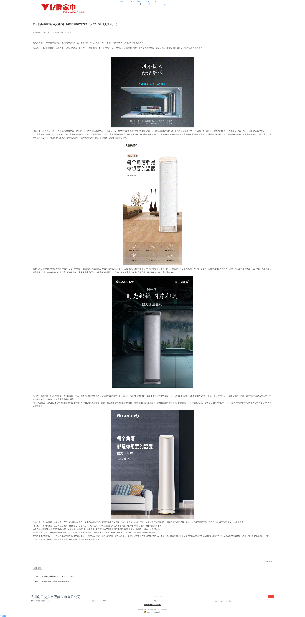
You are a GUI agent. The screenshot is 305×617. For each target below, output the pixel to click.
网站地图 (3, 616)
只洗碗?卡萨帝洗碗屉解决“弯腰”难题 (55, 582)
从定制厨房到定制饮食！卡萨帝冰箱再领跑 (57, 576)
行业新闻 (37, 568)
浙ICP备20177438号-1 (154, 612)
